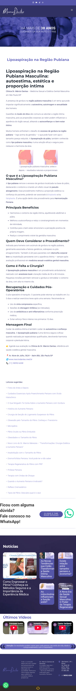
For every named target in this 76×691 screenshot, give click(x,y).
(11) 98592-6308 (16, 363)
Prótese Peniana (15, 470)
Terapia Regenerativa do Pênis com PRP (25, 464)
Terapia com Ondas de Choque (21, 475)
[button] (6, 685)
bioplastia (52, 194)
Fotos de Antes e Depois (18, 388)
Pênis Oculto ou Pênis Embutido (21, 432)
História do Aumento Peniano (20, 409)
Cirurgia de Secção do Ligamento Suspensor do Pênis (31, 414)
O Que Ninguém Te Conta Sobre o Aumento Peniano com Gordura (36, 403)
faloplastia (10, 198)
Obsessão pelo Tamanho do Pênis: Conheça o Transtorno (32, 420)
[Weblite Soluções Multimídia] (38, 687)
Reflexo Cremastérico (17, 487)
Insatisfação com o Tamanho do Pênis (24, 453)
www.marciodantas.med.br (20, 359)
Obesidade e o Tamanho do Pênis (22, 437)
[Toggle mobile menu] (72, 10)
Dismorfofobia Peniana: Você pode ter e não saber (29, 458)
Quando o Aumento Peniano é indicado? (25, 481)
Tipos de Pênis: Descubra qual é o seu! (24, 493)
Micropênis (12, 426)
